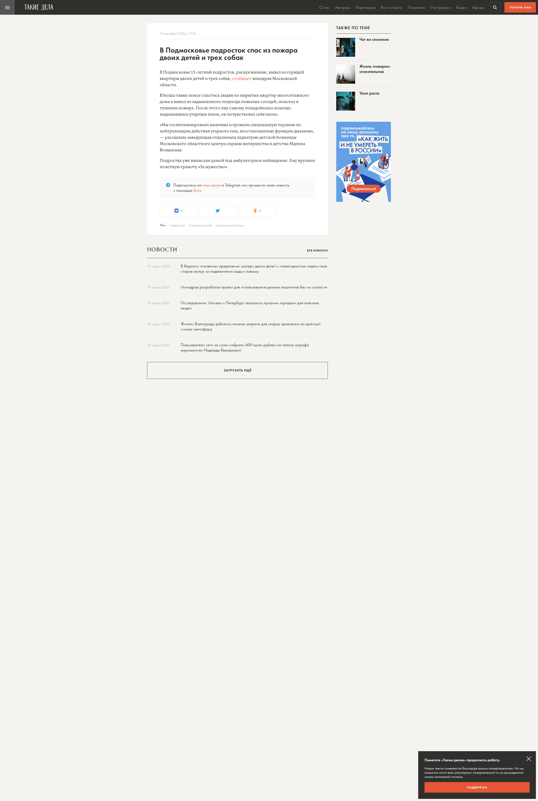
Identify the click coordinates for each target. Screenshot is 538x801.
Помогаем (416, 7)
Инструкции (441, 7)
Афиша (478, 7)
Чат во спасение (374, 39)
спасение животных (230, 225)
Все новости (317, 250)
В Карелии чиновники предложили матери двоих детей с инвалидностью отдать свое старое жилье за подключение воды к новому (254, 268)
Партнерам (366, 7)
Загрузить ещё (238, 370)
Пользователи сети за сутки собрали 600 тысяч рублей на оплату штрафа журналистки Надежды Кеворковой (245, 347)
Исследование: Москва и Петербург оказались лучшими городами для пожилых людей (250, 305)
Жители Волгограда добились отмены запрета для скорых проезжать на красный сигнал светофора (250, 326)
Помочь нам (520, 7)
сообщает (241, 79)
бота (198, 190)
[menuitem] (7, 7)
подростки (177, 225)
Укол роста (369, 93)
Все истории (391, 7)
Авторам (342, 7)
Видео (461, 7)
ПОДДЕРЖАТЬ (477, 787)
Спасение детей (200, 225)
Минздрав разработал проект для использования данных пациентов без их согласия (254, 287)
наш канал (212, 185)
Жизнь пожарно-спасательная (375, 68)
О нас (324, 7)
